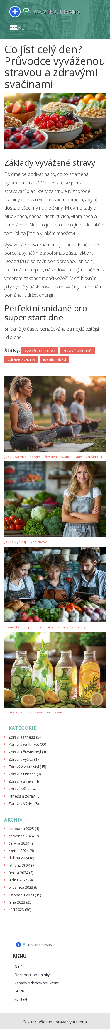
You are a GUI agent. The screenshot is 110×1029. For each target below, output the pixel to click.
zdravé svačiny (21, 359)
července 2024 (24, 835)
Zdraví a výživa (24, 759)
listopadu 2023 (25, 895)
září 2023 (20, 909)
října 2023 (20, 902)
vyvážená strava (40, 350)
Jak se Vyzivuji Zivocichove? (26, 542)
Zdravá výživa (22, 788)
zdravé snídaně (77, 350)
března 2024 (22, 865)
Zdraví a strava (24, 781)
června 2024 (21, 843)
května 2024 (21, 850)
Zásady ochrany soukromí (36, 982)
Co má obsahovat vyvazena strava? (33, 712)
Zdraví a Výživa (24, 803)
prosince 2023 (23, 887)
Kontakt (20, 999)
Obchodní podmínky (32, 974)
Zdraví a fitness (25, 737)
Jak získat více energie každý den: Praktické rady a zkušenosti (53, 457)
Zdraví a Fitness (25, 774)
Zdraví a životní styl (28, 752)
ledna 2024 (21, 880)
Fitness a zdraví (24, 796)
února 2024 (21, 872)
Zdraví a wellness (27, 744)
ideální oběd (54, 359)
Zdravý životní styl (27, 766)
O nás (19, 966)
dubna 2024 (21, 857)
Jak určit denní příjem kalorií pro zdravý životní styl (45, 627)
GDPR (19, 991)
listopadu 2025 (24, 828)
